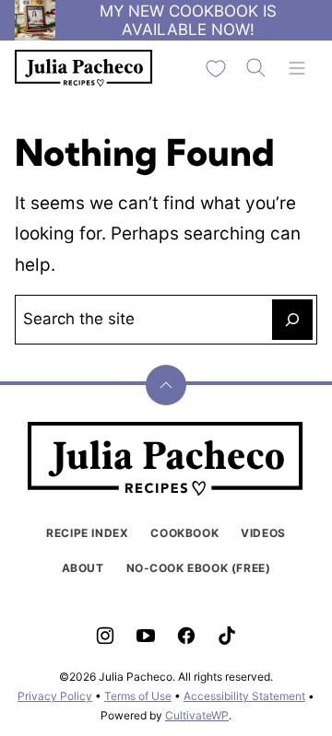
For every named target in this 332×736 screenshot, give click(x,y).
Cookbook (184, 533)
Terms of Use (138, 696)
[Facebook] (186, 635)
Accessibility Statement (244, 696)
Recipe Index (87, 533)
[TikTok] (227, 635)
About (83, 568)
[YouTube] (145, 635)
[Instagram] (105, 635)
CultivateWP (197, 715)
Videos (263, 533)
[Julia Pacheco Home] (84, 68)
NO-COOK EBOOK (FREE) (198, 568)
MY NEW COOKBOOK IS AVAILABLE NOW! (188, 20)
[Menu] (297, 68)
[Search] (256, 68)
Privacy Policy (55, 696)
